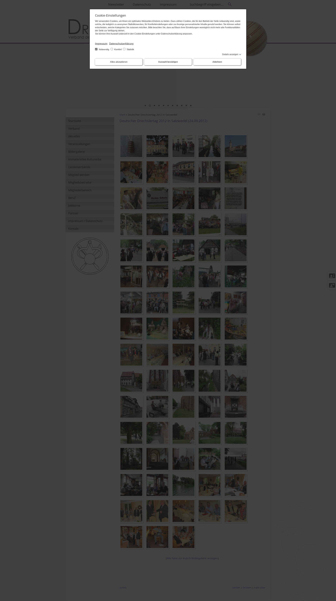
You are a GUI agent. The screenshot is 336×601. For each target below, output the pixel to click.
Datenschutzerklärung (121, 43)
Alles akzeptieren (118, 62)
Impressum (101, 43)
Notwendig (104, 49)
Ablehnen (217, 62)
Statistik (130, 49)
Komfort (118, 49)
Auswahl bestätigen (168, 62)
